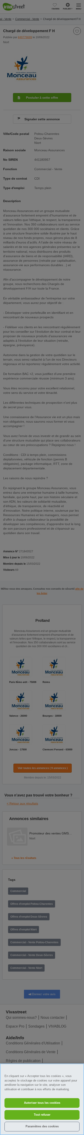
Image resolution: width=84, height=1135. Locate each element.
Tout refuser (42, 1114)
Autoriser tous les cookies (42, 1102)
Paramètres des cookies (42, 1126)
